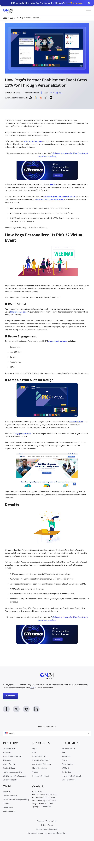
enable (52, 184)
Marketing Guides (39, 768)
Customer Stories (69, 779)
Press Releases (9, 811)
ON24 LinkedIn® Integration (14, 776)
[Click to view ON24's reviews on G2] (47, 721)
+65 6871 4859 (47, 803)
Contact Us (37, 791)
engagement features (57, 341)
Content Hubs (9, 768)
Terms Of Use (51, 821)
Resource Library (39, 756)
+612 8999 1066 (44, 806)
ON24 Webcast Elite (18, 312)
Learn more (77, 3)
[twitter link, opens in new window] (16, 709)
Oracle (64, 760)
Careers (6, 803)
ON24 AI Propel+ (10, 779)
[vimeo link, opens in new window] (26, 709)
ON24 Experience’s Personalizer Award (59, 196)
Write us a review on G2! (47, 727)
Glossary (36, 772)
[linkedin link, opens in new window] (36, 709)
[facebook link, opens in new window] (6, 709)
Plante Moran (67, 764)
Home (5, 18)
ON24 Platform (9, 748)
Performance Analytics (12, 772)
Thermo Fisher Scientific (72, 776)
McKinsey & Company (33, 141)
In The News (8, 807)
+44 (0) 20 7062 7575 (47, 800)
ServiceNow (66, 772)
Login (34, 748)
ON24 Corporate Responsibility (16, 799)
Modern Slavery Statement (47, 829)
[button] (88, 2)
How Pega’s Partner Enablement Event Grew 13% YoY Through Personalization (28, 18)
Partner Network (10, 795)
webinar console (76, 421)
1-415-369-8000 (50, 794)
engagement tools (23, 433)
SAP (63, 752)
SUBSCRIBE (10, 696)
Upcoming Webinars (40, 760)
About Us (7, 791)
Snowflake (66, 756)
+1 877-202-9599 (48, 797)
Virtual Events (9, 764)
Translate (7, 760)
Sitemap (40, 821)
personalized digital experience (49, 199)
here (32, 687)
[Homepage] (12, 10)
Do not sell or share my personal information (47, 833)
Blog (11, 18)
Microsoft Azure (68, 748)
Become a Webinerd (40, 776)
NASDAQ (65, 768)
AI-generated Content (12, 756)
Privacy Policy (47, 825)
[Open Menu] (88, 11)
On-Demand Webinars (41, 764)
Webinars (7, 752)
